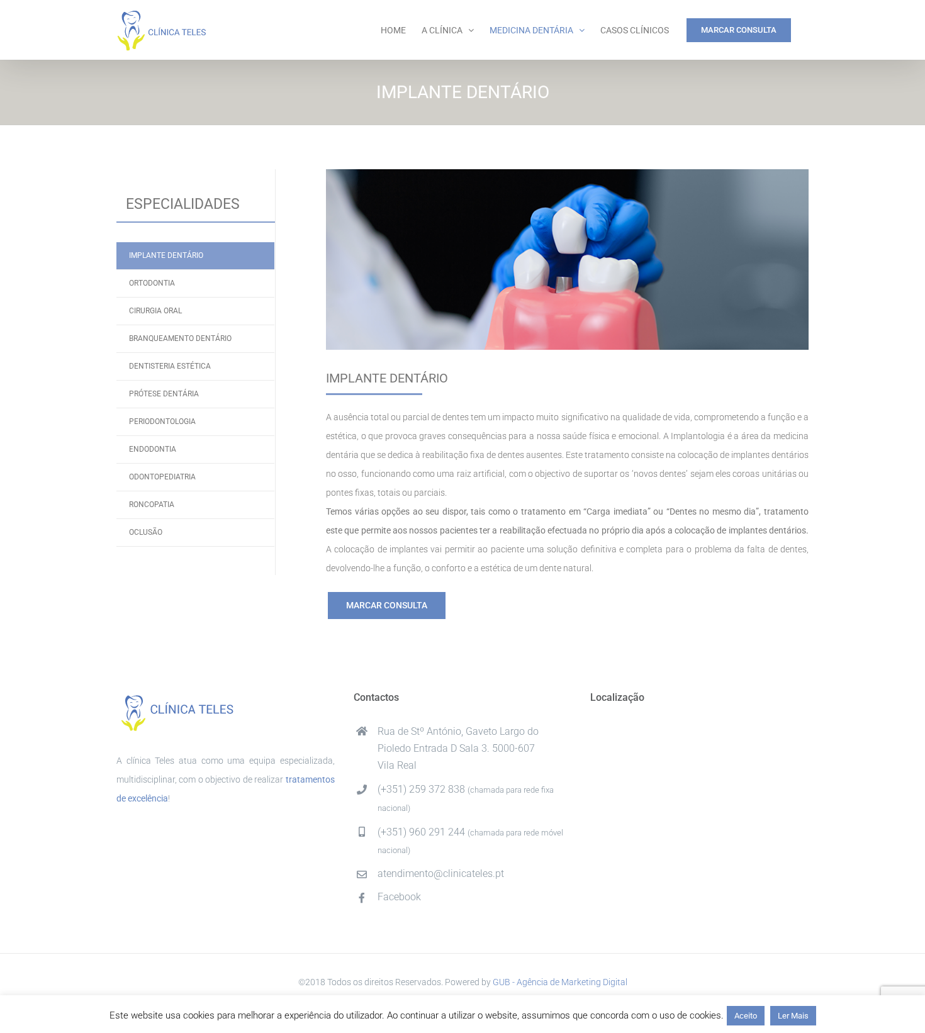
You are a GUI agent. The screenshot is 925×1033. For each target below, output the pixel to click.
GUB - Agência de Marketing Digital (560, 982)
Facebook (399, 897)
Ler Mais (793, 1015)
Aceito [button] (745, 1015)
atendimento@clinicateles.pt (441, 873)
